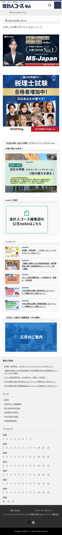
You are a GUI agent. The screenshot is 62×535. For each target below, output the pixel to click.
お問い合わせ (15, 511)
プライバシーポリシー (43, 511)
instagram (33, 522)
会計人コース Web (29, 531)
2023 (5, 462)
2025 (5, 444)
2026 (5, 435)
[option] (31, 50)
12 (48, 447)
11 (43, 447)
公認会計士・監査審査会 (13, 404)
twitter (29, 522)
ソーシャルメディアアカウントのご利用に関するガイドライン (27, 514)
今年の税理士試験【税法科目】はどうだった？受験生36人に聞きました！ (38, 292)
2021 (5, 480)
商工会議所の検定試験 (12, 408)
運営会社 (55, 514)
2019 (5, 497)
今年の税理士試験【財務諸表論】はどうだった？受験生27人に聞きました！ (39, 305)
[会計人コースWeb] (16, 7)
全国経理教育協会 (10, 421)
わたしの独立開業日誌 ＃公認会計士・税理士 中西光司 (39, 279)
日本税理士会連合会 (11, 412)
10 (39, 447)
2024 (5, 453)
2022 (5, 471)
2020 (5, 489)
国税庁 (6, 400)
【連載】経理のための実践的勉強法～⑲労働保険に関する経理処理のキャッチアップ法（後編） (39, 266)
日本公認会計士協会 (11, 416)
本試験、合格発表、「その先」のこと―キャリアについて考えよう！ (39, 251)
